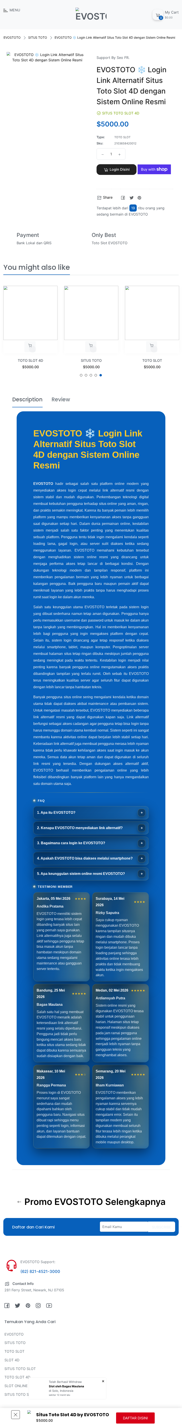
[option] (30, 333)
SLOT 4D (12, 1360)
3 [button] (91, 375)
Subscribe (161, 1227)
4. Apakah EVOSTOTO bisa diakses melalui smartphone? (85, 858)
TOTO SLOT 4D (30, 360)
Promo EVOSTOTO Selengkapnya (94, 1201)
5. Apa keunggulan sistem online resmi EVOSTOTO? (81, 874)
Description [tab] (27, 399)
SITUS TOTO (37, 37)
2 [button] (86, 375)
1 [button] (81, 375)
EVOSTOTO (12, 37)
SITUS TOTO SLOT (20, 1368)
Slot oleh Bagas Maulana (66, 1386)
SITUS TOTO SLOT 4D (23, 1394)
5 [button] (100, 375)
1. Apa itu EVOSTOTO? (56, 812)
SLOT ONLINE (16, 1386)
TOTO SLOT (152, 360)
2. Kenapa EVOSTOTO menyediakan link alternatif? (80, 828)
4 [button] (96, 375)
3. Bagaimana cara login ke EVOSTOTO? (71, 843)
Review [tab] (60, 399)
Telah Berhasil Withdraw (65, 1382)
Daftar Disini (135, 1418)
